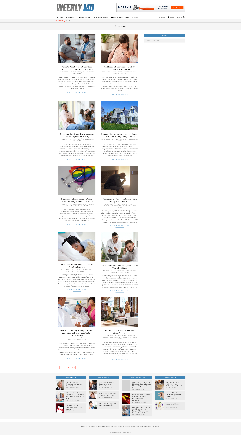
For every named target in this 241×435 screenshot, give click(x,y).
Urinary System (81, 340)
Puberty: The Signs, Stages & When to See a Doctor (108, 394)
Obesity (91, 72)
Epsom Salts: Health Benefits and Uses (172, 405)
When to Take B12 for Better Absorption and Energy (173, 394)
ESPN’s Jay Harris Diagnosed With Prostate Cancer (74, 407)
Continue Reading (77, 92)
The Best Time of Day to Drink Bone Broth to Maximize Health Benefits (174, 384)
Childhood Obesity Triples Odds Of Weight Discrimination (119, 68)
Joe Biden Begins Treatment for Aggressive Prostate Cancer (75, 384)
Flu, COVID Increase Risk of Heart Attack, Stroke (108, 404)
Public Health (75, 205)
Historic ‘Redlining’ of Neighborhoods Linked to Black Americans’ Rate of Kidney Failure (76, 332)
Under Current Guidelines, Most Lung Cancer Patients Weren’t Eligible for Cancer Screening (141, 385)
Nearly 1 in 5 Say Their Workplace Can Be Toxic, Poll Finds (120, 266)
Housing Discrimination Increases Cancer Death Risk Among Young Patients (119, 135)
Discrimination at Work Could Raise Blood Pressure (120, 331)
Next (73, 367)
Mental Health (89, 139)
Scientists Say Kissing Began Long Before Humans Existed (106, 384)
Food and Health (131, 72)
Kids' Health (89, 269)
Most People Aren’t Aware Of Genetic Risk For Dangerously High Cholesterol (141, 397)
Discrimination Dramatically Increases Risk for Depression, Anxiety (77, 135)
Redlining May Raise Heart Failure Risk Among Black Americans (120, 200)
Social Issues (77, 73)
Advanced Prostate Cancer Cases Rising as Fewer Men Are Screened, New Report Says (75, 395)
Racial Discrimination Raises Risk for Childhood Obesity (77, 265)
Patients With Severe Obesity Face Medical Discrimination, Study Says (77, 68)
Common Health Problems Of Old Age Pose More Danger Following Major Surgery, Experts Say (141, 410)
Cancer (131, 139)
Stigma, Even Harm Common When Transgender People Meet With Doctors (77, 200)
